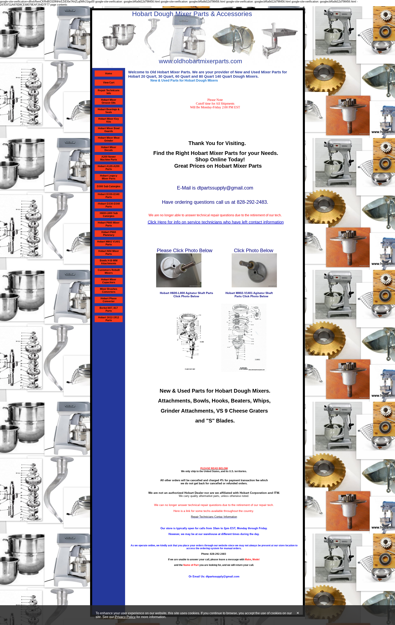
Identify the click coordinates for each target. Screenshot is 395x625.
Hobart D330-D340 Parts (109, 196)
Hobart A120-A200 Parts (109, 168)
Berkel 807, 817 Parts (109, 309)
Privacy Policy (125, 617)
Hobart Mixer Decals (108, 149)
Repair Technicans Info (109, 92)
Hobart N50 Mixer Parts (108, 252)
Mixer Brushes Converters (108, 290)
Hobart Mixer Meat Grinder (109, 139)
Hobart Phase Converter (109, 300)
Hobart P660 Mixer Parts (109, 224)
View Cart (108, 82)
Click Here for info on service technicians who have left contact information (216, 222)
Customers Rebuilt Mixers (109, 271)
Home (108, 73)
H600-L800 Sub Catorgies (109, 215)
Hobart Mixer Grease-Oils (108, 101)
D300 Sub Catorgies (108, 186)
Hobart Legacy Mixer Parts (108, 177)
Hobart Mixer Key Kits (108, 120)
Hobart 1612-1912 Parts (108, 319)
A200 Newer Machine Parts (108, 158)
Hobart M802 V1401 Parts (108, 243)
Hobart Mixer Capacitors (108, 281)
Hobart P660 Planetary (108, 233)
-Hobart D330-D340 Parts (108, 205)
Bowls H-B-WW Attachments (108, 262)
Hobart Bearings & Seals (109, 111)
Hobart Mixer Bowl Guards (109, 130)
